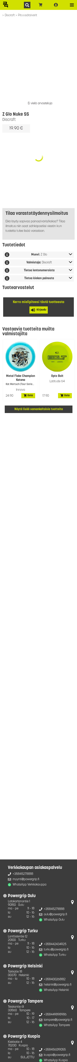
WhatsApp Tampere (57, 1025)
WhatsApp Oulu (54, 919)
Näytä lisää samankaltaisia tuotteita (38, 409)
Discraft (10, 15)
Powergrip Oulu (22, 896)
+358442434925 (55, 944)
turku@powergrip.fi (56, 949)
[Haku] (27, 5)
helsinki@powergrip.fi (57, 984)
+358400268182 (55, 979)
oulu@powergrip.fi (55, 914)
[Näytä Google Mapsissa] (72, 903)
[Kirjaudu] (55, 5)
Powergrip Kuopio (24, 1036)
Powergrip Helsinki (25, 966)
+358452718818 (23, 874)
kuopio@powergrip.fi (57, 1055)
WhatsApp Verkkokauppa (29, 884)
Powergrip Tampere (25, 1001)
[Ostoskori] (40, 5)
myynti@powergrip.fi (26, 879)
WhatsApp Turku (55, 955)
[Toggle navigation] (72, 5)
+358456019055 (55, 1049)
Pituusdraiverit (27, 15)
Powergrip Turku (23, 931)
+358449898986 (55, 1014)
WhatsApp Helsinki (56, 990)
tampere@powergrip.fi (58, 1020)
